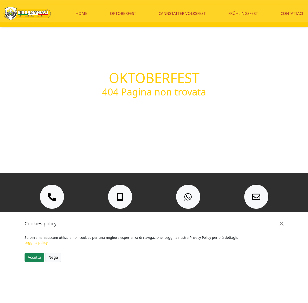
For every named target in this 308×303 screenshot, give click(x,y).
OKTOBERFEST (123, 13)
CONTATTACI (292, 13)
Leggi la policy (36, 242)
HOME (81, 13)
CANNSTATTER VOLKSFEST (182, 13)
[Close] (281, 223)
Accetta (34, 257)
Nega (53, 257)
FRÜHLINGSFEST (243, 13)
